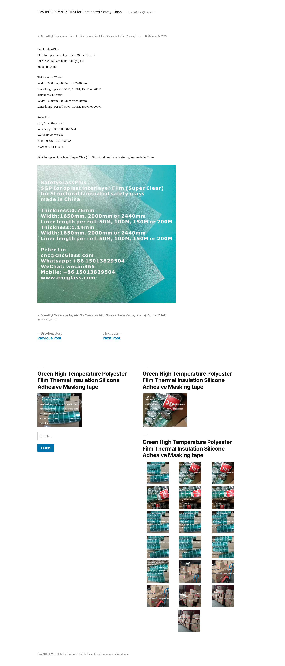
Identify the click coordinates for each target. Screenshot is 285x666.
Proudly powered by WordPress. (111, 654)
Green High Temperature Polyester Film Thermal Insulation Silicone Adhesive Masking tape (91, 36)
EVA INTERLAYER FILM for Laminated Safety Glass (79, 12)
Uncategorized (49, 319)
